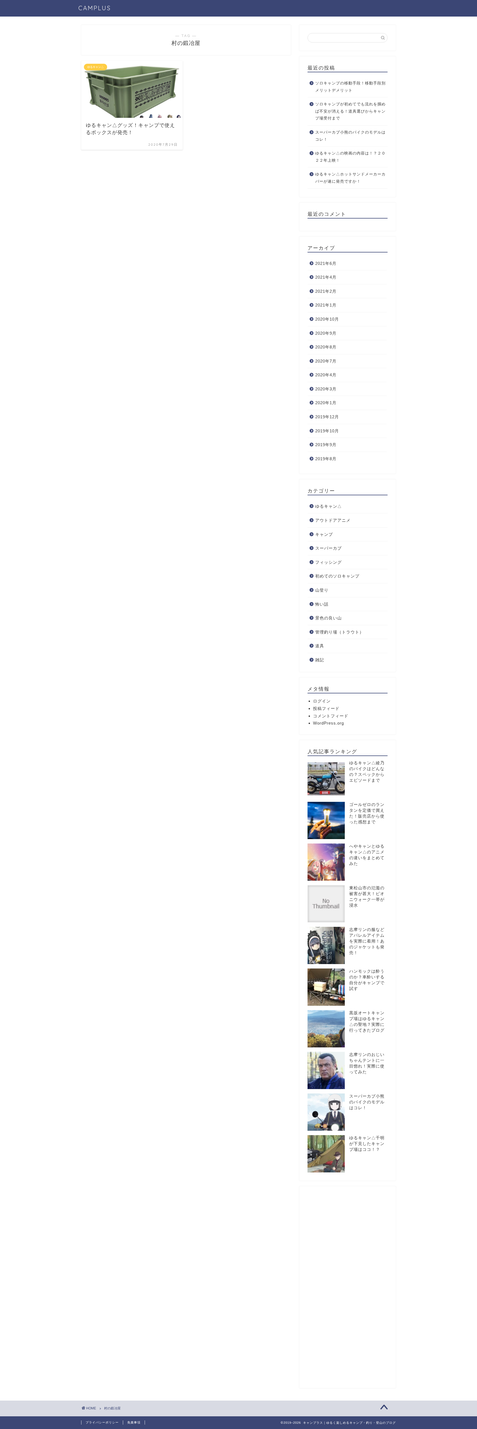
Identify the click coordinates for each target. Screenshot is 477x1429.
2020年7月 (325, 361)
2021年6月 (325, 263)
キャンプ (324, 534)
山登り (321, 590)
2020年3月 (325, 389)
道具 (319, 645)
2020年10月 (327, 319)
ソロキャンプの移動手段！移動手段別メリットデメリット (350, 86)
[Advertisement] (348, 1289)
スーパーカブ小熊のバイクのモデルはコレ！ (350, 136)
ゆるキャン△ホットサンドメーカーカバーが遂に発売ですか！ (350, 177)
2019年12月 (327, 416)
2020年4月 (325, 374)
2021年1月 (325, 305)
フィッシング (328, 562)
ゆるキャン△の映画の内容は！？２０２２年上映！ (350, 157)
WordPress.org (328, 723)
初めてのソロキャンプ (337, 576)
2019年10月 (327, 431)
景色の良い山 (328, 618)
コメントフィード (330, 716)
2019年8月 (325, 458)
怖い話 (321, 604)
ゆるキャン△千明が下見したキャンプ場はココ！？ (367, 1143)
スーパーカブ (328, 548)
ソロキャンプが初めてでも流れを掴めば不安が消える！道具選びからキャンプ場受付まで (350, 111)
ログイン (322, 701)
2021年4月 (325, 277)
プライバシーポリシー (102, 1422)
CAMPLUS (94, 8)
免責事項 (134, 1422)
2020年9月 (325, 333)
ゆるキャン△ (328, 506)
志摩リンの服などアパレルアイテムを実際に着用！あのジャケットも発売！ (367, 941)
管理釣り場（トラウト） (339, 632)
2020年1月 (325, 402)
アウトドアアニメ (333, 520)
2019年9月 (325, 444)
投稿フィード (326, 708)
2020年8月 (325, 347)
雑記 (319, 660)
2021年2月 (325, 291)
